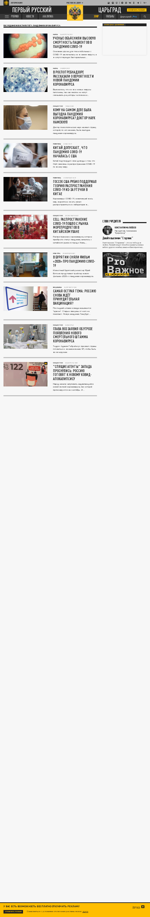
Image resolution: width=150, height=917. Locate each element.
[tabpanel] (125, 265)
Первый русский (32, 10)
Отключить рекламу (136, 10)
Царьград (109, 10)
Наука (55, 34)
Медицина (57, 287)
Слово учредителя (112, 221)
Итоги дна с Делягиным (114, 25)
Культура (56, 253)
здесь (85, 911)
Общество (58, 106)
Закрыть (136, 907)
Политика (57, 144)
